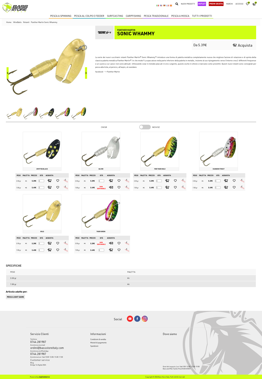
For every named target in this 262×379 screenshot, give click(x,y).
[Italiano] (157, 5)
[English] (161, 5)
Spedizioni (94, 346)
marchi (229, 4)
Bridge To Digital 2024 (38, 365)
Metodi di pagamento (98, 342)
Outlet (202, 3)
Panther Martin (113, 71)
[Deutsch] (164, 5)
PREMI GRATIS (216, 3)
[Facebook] (137, 321)
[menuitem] (52, 363)
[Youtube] (130, 321)
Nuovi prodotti (188, 4)
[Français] (167, 5)
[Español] (170, 5)
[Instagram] (145, 321)
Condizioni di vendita (98, 339)
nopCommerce (44, 377)
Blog (32, 363)
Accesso (239, 4)
